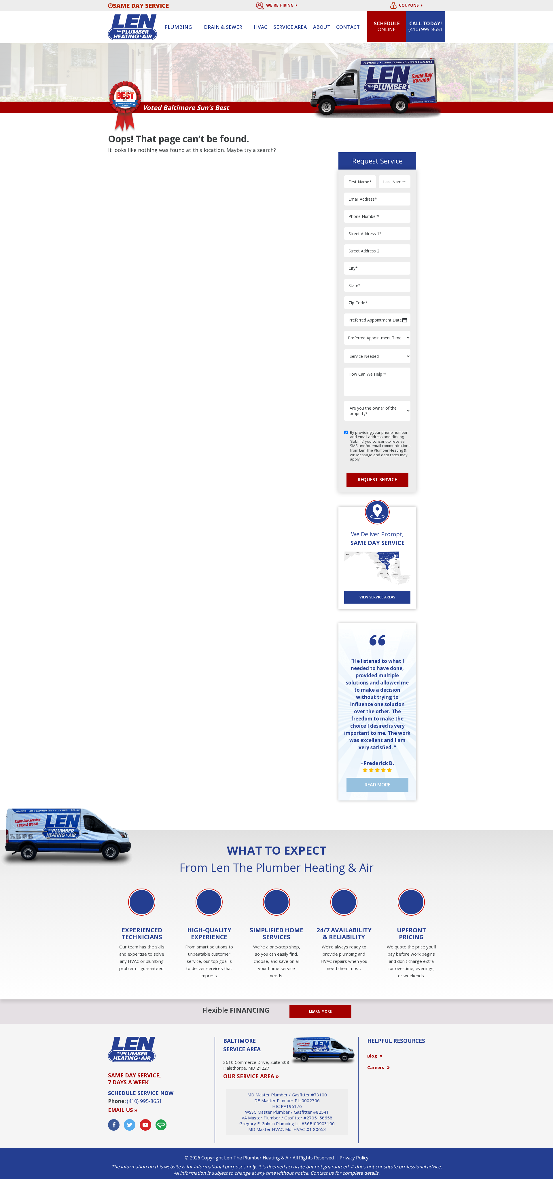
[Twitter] (129, 1125)
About (321, 27)
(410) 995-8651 (144, 1101)
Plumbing (178, 27)
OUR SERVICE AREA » (251, 1076)
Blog (372, 1056)
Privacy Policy (354, 1158)
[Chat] (161, 1124)
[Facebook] (114, 1125)
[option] (141, 931)
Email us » (122, 1109)
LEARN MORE (320, 1011)
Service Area (290, 27)
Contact (348, 27)
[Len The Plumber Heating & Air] (132, 26)
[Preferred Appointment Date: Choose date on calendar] (405, 320)
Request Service (377, 479)
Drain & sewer (223, 27)
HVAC (260, 27)
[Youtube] (145, 1125)
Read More (377, 784)
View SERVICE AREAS (377, 597)
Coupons (409, 5)
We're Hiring (280, 5)
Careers (375, 1067)
